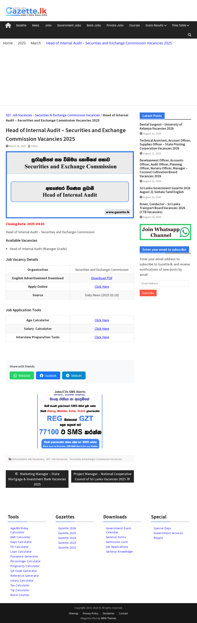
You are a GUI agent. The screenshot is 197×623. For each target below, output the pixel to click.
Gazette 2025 (67, 533)
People (158, 538)
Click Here (102, 286)
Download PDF (102, 278)
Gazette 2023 (67, 542)
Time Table (179, 25)
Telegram (76, 375)
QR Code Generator (23, 571)
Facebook (50, 375)
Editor (34, 146)
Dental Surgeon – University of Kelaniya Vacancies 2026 (161, 126)
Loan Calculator (21, 551)
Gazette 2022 (67, 547)
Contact (123, 613)
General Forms (116, 537)
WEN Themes (108, 618)
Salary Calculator (22, 580)
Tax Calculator (20, 585)
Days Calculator (21, 542)
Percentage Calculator (25, 561)
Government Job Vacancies (28, 459)
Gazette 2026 (67, 528)
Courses (134, 25)
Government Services (168, 533)
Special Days (162, 528)
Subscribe (148, 293)
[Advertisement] (98, 75)
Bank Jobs (94, 25)
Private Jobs (115, 25)
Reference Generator (24, 575)
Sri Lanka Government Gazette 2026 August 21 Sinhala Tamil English (165, 190)
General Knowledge (119, 551)
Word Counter (20, 595)
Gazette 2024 (67, 538)
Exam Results (154, 25)
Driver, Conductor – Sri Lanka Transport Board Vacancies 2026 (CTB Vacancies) (162, 208)
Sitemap (73, 613)
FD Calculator (19, 547)
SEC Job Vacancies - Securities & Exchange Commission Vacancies (53, 115)
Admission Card (117, 542)
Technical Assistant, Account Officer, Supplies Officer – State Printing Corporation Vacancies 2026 (165, 144)
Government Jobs (69, 25)
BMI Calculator (20, 537)
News (35, 25)
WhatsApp (24, 375)
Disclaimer (108, 613)
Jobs (48, 25)
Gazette (21, 25)
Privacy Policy (90, 613)
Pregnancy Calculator (25, 566)
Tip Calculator (20, 590)
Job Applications (117, 547)
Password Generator (24, 556)
